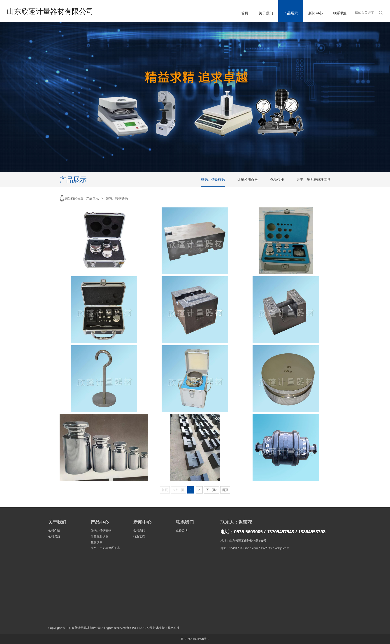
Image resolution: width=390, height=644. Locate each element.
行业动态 (139, 536)
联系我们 (340, 13)
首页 (244, 13)
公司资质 (54, 536)
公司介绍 (54, 530)
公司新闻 (139, 530)
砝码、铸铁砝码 (213, 179)
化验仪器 (277, 179)
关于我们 (266, 13)
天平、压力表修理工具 (313, 179)
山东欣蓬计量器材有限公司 (50, 11)
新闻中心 (315, 13)
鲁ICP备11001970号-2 (195, 639)
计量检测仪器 (247, 179)
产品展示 (290, 13)
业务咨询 (182, 530)
